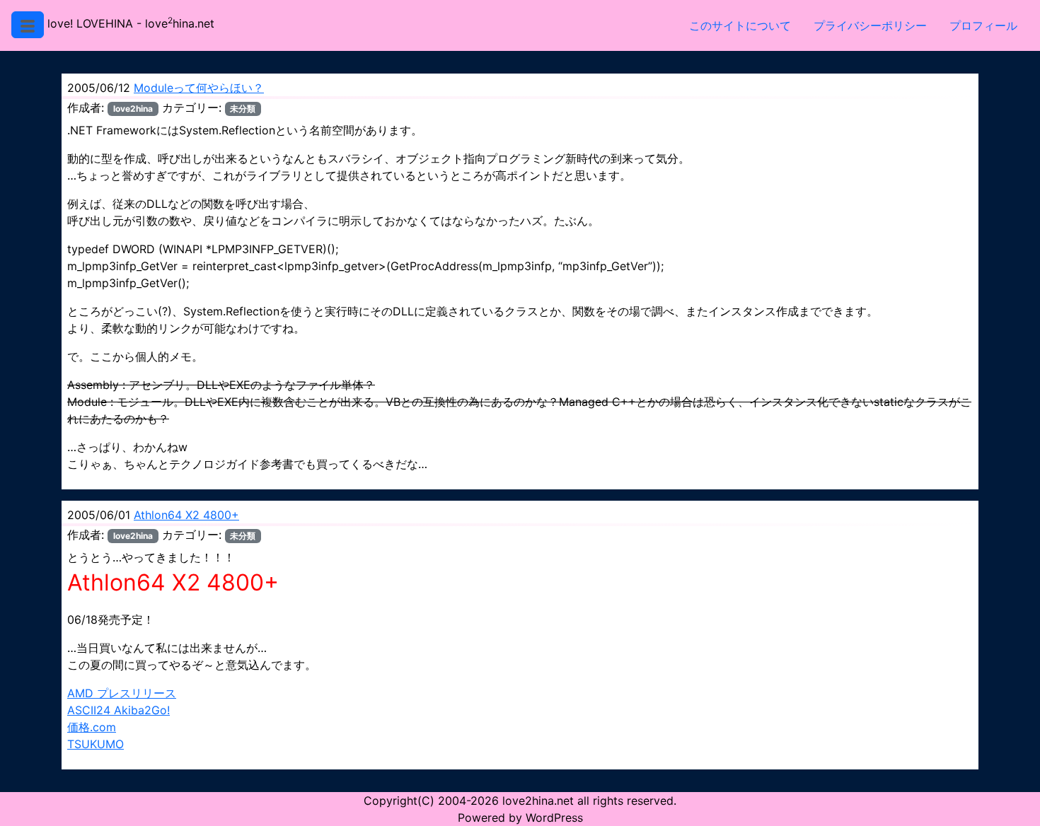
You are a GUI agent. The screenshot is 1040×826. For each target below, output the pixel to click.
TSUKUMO (95, 744)
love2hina (133, 108)
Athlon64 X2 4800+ (186, 515)
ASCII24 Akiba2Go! (118, 710)
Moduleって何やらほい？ (199, 88)
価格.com (91, 727)
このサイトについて (740, 25)
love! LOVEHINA (90, 23)
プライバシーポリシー (870, 25)
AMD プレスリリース (121, 693)
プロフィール (983, 25)
